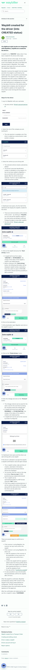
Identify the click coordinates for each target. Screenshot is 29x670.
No (18, 614)
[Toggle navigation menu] (25, 3)
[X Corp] (4, 605)
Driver (8, 7)
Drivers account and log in (8, 642)
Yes (10, 614)
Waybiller (3, 7)
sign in (6, 658)
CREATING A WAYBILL (17, 7)
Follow (4, 41)
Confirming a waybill (21, 570)
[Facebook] (2, 605)
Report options (5, 645)
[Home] (9, 2)
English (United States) (20, 667)
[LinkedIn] (6, 605)
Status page (10, 666)
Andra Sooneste (10, 37)
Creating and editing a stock (9, 637)
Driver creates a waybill (7, 640)
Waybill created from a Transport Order (12, 634)
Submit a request (21, 621)
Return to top (5, 627)
